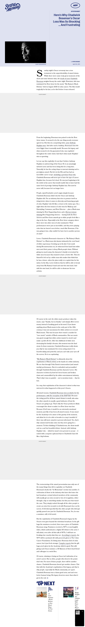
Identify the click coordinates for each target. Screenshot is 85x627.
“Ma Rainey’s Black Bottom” (46, 359)
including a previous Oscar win (65, 175)
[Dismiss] (82, 611)
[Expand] (77, 611)
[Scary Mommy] (12, 7)
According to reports (69, 535)
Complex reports (65, 543)
